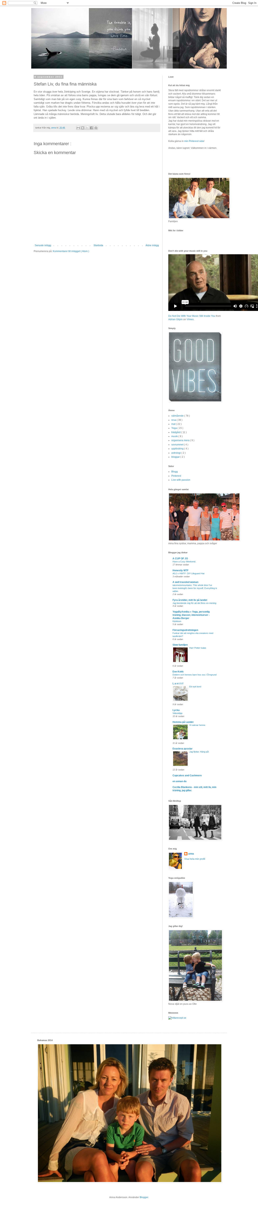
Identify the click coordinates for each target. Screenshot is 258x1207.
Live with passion (180, 479)
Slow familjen (180, 644)
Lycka (176, 710)
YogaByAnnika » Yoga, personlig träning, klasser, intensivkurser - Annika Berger (191, 615)
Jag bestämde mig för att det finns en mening (194, 603)
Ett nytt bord (195, 686)
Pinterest (176, 475)
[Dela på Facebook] (91, 128)
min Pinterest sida (194, 141)
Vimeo (190, 319)
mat (173, 424)
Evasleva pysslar (182, 748)
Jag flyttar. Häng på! (199, 751)
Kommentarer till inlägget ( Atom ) (71, 251)
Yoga (174, 428)
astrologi (176, 452)
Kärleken (177, 621)
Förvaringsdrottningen (185, 630)
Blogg (174, 471)
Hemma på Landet (183, 722)
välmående (177, 415)
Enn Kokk (178, 671)
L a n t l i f (178, 683)
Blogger (144, 1197)
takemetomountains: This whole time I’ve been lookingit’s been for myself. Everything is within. (195, 588)
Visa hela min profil (194, 859)
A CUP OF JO (180, 558)
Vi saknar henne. (197, 725)
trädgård (176, 432)
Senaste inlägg (43, 245)
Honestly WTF (180, 570)
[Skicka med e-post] (78, 128)
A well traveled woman (185, 582)
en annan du (179, 781)
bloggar (175, 456)
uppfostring (177, 448)
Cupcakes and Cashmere (187, 775)
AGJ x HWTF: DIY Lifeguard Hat (188, 573)
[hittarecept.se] (177, 1017)
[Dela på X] (87, 128)
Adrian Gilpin (175, 319)
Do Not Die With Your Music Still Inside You (191, 316)
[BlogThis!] (83, 128)
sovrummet (177, 444)
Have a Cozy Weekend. (184, 561)
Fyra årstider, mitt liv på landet (190, 600)
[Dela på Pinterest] (96, 128)
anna (191, 853)
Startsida (98, 245)
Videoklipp (177, 713)
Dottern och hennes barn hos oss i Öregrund (194, 674)
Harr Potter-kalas (197, 648)
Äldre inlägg (152, 245)
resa (174, 420)
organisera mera (180, 440)
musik (174, 436)
